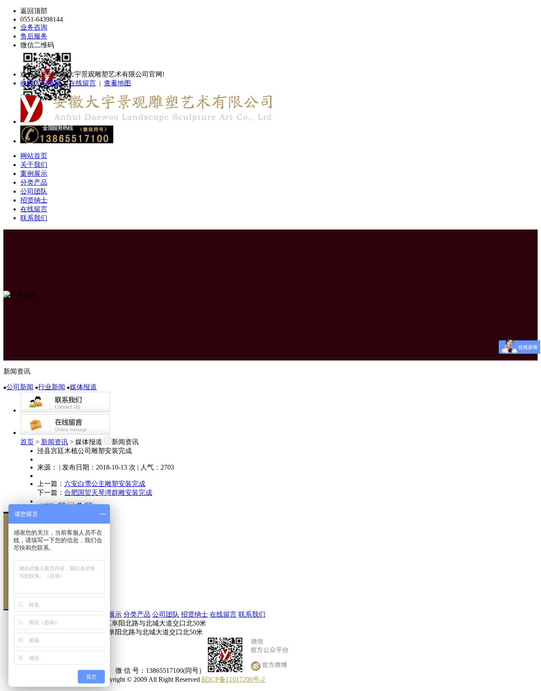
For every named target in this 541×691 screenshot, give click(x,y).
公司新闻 (19, 387)
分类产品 (33, 182)
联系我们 (33, 217)
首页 (27, 441)
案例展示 (33, 173)
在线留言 (82, 83)
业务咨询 (33, 27)
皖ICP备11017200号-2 (233, 679)
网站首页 (33, 155)
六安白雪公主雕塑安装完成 (104, 483)
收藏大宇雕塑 (40, 83)
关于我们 (33, 164)
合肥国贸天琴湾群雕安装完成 (108, 492)
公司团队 (33, 191)
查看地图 (117, 83)
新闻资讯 (54, 441)
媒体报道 (83, 387)
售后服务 (33, 36)
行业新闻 (51, 387)
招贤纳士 (33, 200)
